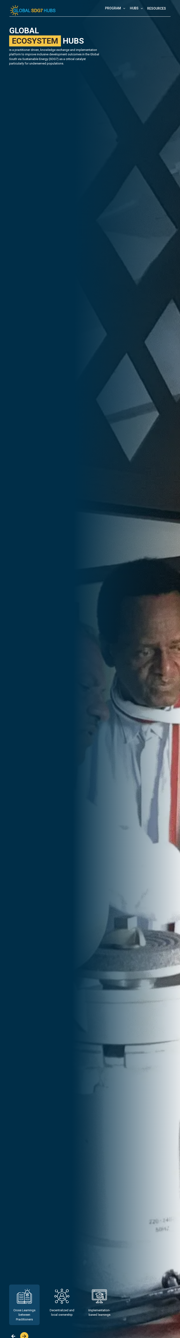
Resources (156, 8)
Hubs (134, 8)
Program (113, 8)
